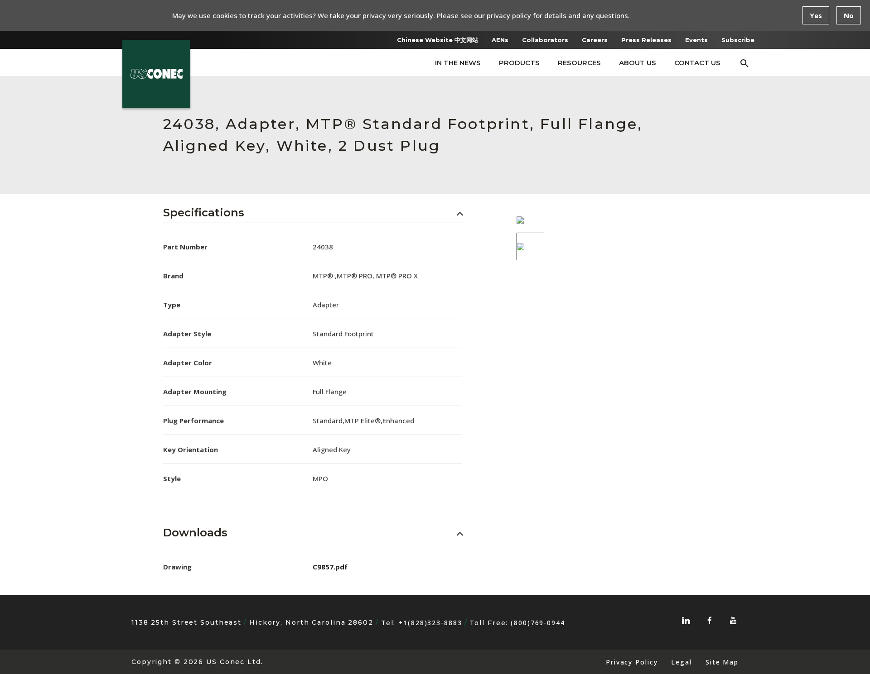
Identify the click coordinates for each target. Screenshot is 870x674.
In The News (458, 62)
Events (696, 39)
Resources (579, 62)
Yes (816, 15)
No (849, 15)
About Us (637, 62)
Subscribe (737, 39)
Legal (681, 662)
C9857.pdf (330, 566)
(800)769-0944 (538, 622)
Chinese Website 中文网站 (437, 39)
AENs (500, 39)
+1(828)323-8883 (430, 622)
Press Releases (646, 39)
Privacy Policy (631, 662)
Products (519, 62)
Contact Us (697, 62)
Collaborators (545, 39)
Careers (595, 39)
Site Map (722, 662)
